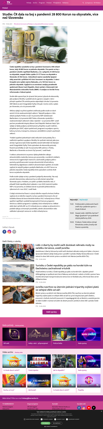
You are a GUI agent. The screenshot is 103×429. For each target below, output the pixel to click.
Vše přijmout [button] (45, 423)
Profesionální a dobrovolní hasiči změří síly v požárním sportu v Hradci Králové (86, 206)
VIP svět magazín (32, 407)
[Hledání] (83, 3)
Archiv (35, 3)
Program (42, 3)
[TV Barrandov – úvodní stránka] (7, 3)
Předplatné (57, 3)
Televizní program (7, 407)
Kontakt (55, 404)
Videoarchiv (5, 409)
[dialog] (51, 419)
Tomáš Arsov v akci (32, 409)
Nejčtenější (84, 200)
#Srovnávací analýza (47, 24)
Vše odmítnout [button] (57, 423)
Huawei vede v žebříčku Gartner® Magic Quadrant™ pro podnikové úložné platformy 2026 (87, 215)
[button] (51, 426)
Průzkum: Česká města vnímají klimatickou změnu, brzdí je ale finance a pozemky (86, 224)
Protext (49, 3)
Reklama (65, 3)
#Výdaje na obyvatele (34, 24)
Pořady (29, 3)
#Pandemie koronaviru (20, 24)
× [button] (101, 411)
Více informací (53, 416)
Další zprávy (51, 312)
